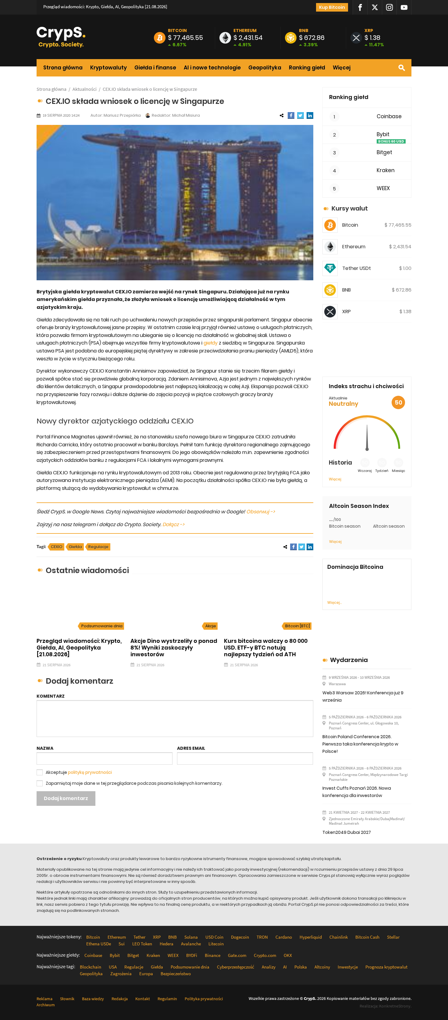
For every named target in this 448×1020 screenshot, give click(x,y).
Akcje (210, 626)
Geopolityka (264, 68)
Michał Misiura (186, 115)
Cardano (284, 937)
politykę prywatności (90, 772)
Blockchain (90, 967)
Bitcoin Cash (367, 937)
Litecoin (216, 944)
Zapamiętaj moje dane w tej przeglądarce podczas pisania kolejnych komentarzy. (134, 783)
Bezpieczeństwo (176, 973)
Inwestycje (348, 967)
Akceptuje (79, 772)
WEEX (383, 188)
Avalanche (191, 944)
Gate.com (237, 955)
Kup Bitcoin (332, 7)
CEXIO (56, 547)
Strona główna (63, 68)
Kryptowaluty (108, 68)
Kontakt (142, 998)
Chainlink (338, 937)
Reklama (44, 998)
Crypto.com (265, 955)
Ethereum (245, 30)
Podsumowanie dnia (102, 626)
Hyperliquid (311, 937)
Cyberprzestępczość (235, 967)
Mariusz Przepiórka (122, 115)
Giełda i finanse (155, 68)
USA (113, 967)
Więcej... (334, 602)
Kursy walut (350, 208)
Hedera (166, 944)
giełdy (211, 342)
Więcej (341, 68)
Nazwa (45, 748)
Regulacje (98, 547)
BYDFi (191, 955)
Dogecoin (240, 937)
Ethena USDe (98, 944)
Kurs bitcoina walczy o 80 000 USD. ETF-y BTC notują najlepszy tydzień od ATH (266, 647)
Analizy (269, 967)
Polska (300, 967)
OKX (288, 955)
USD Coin (214, 937)
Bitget (384, 152)
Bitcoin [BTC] (297, 626)
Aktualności (85, 89)
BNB (303, 30)
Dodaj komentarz (66, 798)
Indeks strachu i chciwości (366, 386)
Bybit (383, 134)
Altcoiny (322, 967)
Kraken (386, 170)
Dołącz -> (173, 524)
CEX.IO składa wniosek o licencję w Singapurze (150, 89)
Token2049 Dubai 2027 (346, 832)
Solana (191, 937)
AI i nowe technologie (212, 68)
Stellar (393, 937)
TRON (262, 937)
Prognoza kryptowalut (386, 967)
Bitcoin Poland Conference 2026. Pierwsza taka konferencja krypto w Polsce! (360, 744)
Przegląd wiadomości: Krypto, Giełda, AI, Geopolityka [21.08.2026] (105, 6)
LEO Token (142, 944)
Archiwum (46, 1005)
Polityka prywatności (204, 998)
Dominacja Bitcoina (355, 567)
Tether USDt (356, 268)
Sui (122, 944)
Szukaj (402, 67)
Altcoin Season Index (359, 506)
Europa (146, 973)
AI (285, 967)
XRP (368, 30)
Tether (139, 937)
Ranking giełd (307, 68)
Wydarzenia (349, 660)
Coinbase (389, 116)
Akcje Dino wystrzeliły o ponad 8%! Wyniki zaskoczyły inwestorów (173, 647)
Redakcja (120, 998)
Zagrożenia (121, 973)
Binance (212, 955)
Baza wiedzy (93, 998)
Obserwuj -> (260, 511)
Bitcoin (177, 30)
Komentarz (51, 696)
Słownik (67, 998)
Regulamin (167, 998)
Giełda (75, 547)
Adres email (191, 748)
